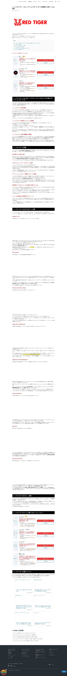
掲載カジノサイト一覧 (11, 650)
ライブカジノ (51, 653)
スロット (50, 650)
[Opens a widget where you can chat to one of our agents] (63, 672)
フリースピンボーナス (25, 655)
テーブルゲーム (51, 652)
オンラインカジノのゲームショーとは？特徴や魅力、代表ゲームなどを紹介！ (26, 640)
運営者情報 (9, 652)
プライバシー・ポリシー (11, 655)
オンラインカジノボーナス (26, 650)
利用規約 (9, 653)
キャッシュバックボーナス (26, 656)
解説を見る (46, 62)
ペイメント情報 (10, 656)
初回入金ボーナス (24, 653)
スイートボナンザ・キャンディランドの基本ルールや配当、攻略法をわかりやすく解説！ (28, 638)
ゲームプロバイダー (52, 655)
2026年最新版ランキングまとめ (40, 650)
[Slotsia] (11, 1)
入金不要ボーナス (24, 652)
